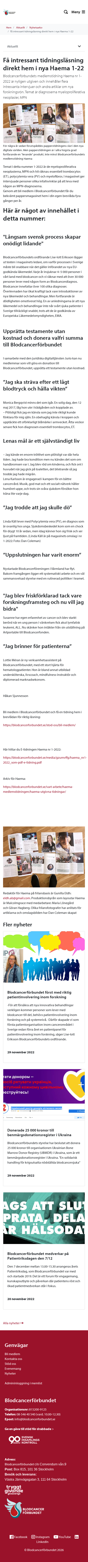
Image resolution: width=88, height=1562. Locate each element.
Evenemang (13, 1368)
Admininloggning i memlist (23, 1383)
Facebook (20, 1537)
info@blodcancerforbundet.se (34, 1419)
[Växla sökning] (66, 12)
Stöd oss (10, 1364)
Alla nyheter (11, 1323)
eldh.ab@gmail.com (16, 898)
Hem (8, 27)
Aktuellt (20, 27)
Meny (76, 12)
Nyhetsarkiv (35, 27)
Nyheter (10, 1373)
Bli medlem (12, 1354)
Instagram (43, 1537)
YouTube (65, 1537)
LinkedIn (42, 1542)
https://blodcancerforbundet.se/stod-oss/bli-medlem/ (39, 725)
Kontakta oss (13, 1359)
